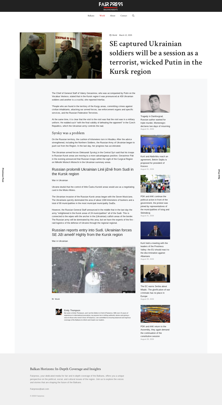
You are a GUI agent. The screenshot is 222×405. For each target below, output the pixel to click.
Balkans (91, 15)
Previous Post (3, 175)
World (102, 15)
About (112, 15)
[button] (133, 16)
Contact (123, 15)
